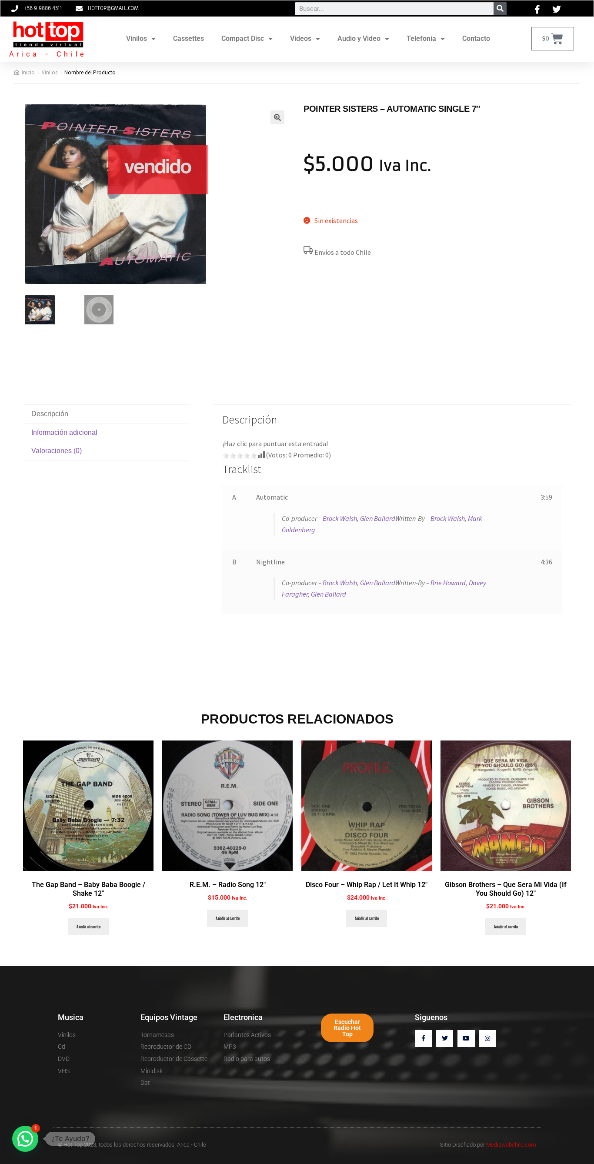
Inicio (28, 72)
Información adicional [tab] (64, 432)
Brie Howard (448, 582)
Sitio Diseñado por (488, 1144)
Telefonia (421, 38)
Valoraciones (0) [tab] (56, 450)
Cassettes (188, 38)
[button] (277, 117)
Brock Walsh (340, 518)
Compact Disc (242, 38)
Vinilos (136, 38)
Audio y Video (358, 38)
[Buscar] (500, 8)
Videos (300, 38)
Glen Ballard (377, 518)
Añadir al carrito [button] (88, 926)
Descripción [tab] (49, 413)
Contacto (476, 38)
